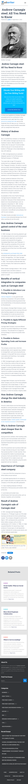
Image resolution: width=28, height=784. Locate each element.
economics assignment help (9, 121)
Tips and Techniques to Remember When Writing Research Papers (13, 759)
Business (10, 552)
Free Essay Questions (8, 703)
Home (5, 772)
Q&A (3, 715)
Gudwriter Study (13, 772)
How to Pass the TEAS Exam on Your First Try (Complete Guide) (13, 737)
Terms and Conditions (18, 776)
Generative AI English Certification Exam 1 (14, 764)
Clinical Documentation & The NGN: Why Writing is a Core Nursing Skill (13, 743)
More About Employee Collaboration (11, 613)
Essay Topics (5, 696)
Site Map (19, 780)
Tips (3, 722)
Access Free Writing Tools (14, 109)
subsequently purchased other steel (12, 253)
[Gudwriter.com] (8, 3)
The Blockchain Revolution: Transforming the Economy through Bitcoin (13, 751)
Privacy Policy (10, 780)
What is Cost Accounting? (12, 640)
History (4, 711)
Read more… (11, 599)
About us (22, 772)
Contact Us (7, 776)
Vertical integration (6, 297)
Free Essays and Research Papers (11, 707)
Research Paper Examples (9, 719)
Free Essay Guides (7, 700)
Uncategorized (6, 726)
